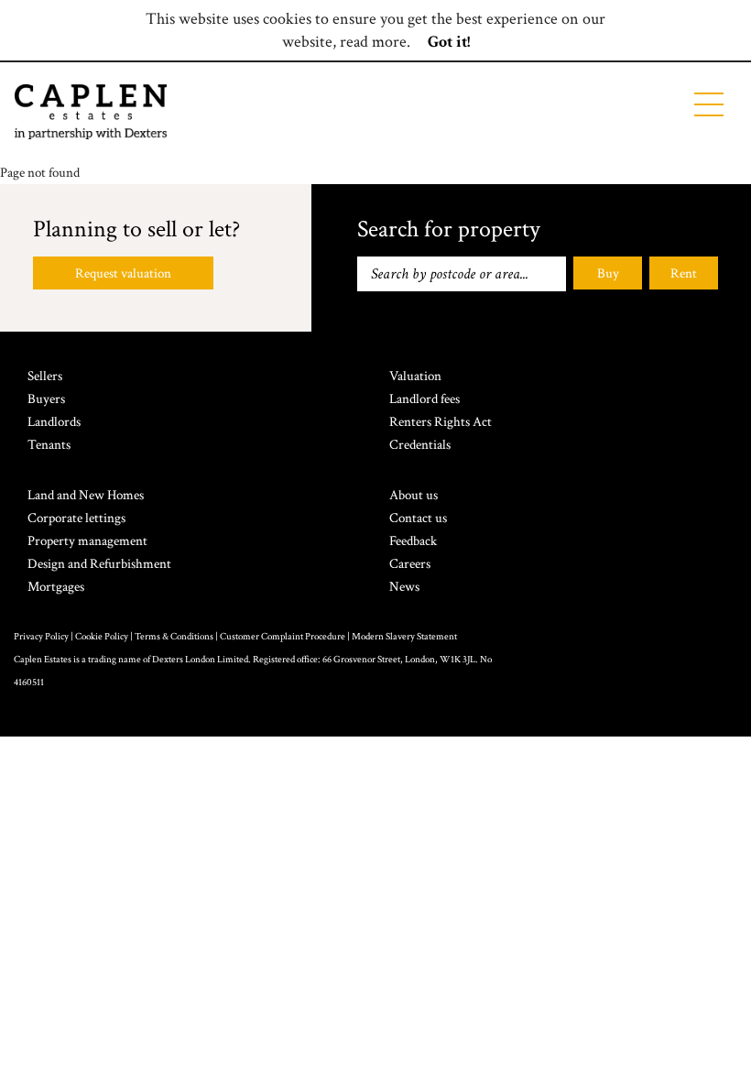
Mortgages (55, 586)
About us (413, 495)
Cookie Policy (101, 636)
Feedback (413, 541)
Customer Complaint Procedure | (286, 636)
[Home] (91, 111)
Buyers (46, 399)
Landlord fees (424, 399)
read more (373, 41)
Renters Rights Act (440, 422)
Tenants (49, 444)
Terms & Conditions (174, 636)
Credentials (420, 444)
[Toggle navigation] (709, 104)
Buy (608, 273)
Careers (409, 564)
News (404, 586)
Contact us (418, 518)
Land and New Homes (85, 495)
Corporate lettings (76, 518)
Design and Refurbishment (99, 564)
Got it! (449, 41)
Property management (87, 541)
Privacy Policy (41, 636)
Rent (683, 273)
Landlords (54, 422)
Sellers (44, 376)
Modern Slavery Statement (404, 636)
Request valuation (123, 273)
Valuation (415, 376)
